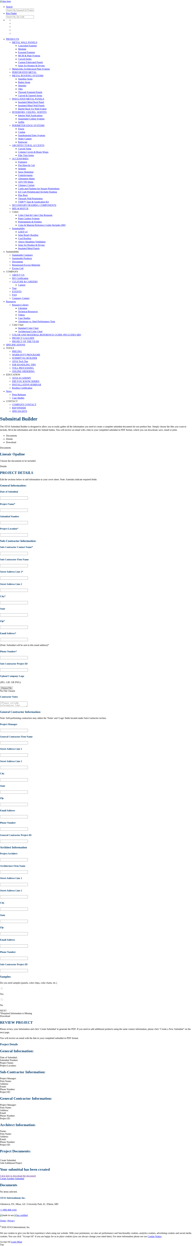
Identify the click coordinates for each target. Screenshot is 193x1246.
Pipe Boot (23, 195)
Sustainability (18, 228)
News (9, 391)
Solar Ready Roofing (28, 235)
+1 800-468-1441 (8, 1210)
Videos (21, 315)
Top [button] (2, 1244)
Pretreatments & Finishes (30, 222)
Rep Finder (11, 13)
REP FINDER (19, 408)
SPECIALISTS (19, 411)
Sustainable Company (22, 255)
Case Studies (24, 318)
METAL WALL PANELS (24, 42)
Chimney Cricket (26, 185)
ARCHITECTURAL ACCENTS (28, 145)
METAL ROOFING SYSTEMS (27, 75)
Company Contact (20, 298)
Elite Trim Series (26, 155)
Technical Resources (28, 311)
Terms (3, 1220)
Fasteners (22, 162)
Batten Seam (24, 82)
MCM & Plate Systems (29, 55)
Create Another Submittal (12, 1178)
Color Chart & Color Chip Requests (35, 215)
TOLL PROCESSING (23, 368)
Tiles (20, 89)
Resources (11, 301)
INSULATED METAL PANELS (28, 99)
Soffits (21, 122)
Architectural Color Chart (30, 331)
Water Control (25, 138)
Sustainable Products (22, 258)
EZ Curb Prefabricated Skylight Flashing (37, 192)
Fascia (21, 128)
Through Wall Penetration (30, 198)
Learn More (16, 1242)
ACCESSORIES (20, 158)
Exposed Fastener (26, 52)
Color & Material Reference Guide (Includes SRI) (42, 225)
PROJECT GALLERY (23, 338)
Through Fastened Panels (30, 92)
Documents (17, 261)
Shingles (22, 85)
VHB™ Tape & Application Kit (33, 202)
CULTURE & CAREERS (25, 281)
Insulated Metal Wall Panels (31, 105)
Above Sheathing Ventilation (32, 241)
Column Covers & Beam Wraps (33, 152)
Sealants (22, 168)
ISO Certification (20, 278)
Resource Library (20, 305)
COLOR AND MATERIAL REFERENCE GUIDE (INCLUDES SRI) (46, 334)
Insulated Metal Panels (29, 248)
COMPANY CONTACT (24, 404)
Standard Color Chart (28, 328)
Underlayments (25, 175)
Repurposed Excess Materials (26, 265)
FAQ (14, 295)
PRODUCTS (12, 39)
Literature (22, 308)
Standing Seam (25, 79)
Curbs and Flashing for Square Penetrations (38, 188)
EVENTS (17, 291)
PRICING (17, 351)
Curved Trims (24, 148)
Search (9, 6)
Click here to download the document (18, 1176)
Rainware (22, 142)
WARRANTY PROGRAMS (26, 354)
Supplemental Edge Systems (31, 135)
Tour (14, 288)
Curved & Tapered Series (30, 95)
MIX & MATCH (20, 208)
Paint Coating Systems (29, 218)
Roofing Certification (22, 388)
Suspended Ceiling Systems (31, 119)
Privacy (11, 1220)
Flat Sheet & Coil (26, 165)
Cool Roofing (24, 238)
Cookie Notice (154, 1236)
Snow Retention (25, 172)
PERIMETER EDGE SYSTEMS (28, 125)
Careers (21, 285)
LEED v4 (22, 231)
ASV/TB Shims (25, 182)
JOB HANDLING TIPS (24, 364)
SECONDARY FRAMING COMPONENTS (34, 205)
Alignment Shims (26, 178)
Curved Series (25, 59)
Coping (21, 132)
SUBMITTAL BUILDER (24, 358)
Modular (22, 49)
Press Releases (19, 394)
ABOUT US (18, 275)
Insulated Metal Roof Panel (31, 102)
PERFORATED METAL (24, 72)
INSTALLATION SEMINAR (26, 384)
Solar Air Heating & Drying (31, 65)
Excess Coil (17, 268)
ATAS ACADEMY (21, 378)
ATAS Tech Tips (20, 361)
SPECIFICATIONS (15, 344)
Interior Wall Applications (30, 115)
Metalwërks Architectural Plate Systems (31, 69)
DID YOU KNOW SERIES (25, 381)
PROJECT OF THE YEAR (25, 341)
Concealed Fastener (27, 45)
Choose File (6, 688)
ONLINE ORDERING (23, 371)
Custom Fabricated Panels (30, 62)
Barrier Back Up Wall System (32, 109)
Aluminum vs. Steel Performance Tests (36, 321)
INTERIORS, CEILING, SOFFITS (29, 112)
